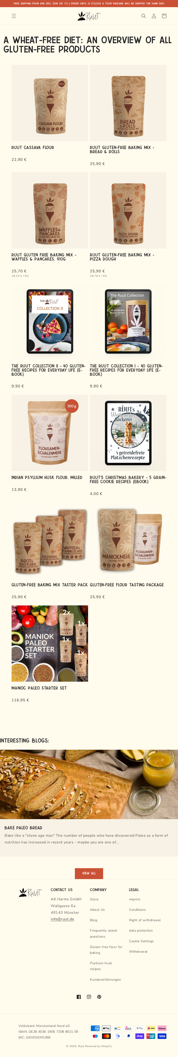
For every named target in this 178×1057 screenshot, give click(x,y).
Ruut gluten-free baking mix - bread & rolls (122, 149)
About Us (97, 910)
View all (89, 873)
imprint (134, 899)
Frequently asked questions (103, 933)
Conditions (137, 910)
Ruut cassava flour (33, 147)
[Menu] (14, 16)
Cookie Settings (141, 941)
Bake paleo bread (23, 827)
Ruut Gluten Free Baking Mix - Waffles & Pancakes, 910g (44, 256)
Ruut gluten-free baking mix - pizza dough (122, 256)
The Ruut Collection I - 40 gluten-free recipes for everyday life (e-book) (126, 370)
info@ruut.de (62, 919)
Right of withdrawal (145, 920)
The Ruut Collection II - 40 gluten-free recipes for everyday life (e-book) (49, 370)
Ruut (81, 1046)
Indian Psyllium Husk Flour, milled (47, 477)
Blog (93, 920)
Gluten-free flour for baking (106, 950)
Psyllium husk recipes (101, 966)
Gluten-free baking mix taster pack (50, 584)
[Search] (144, 16)
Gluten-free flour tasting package (127, 584)
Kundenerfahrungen (105, 979)
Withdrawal (138, 951)
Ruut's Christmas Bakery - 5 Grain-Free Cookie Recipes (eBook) (128, 479)
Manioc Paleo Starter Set (39, 688)
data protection (141, 930)
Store (94, 899)
